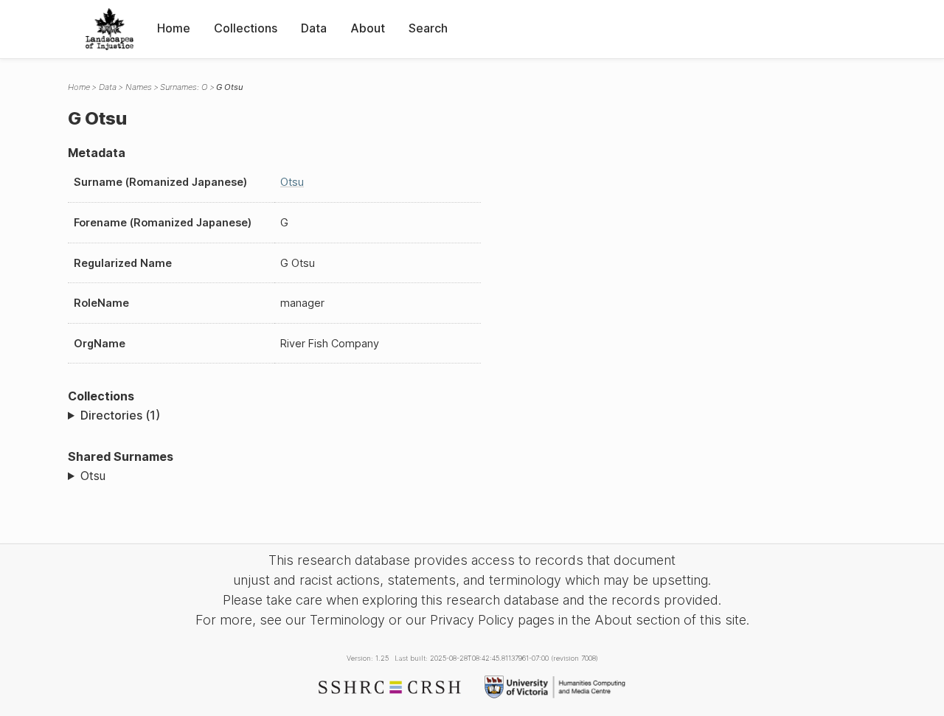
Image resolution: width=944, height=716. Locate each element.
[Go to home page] (109, 29)
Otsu (292, 181)
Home (173, 28)
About (367, 28)
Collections (245, 28)
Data (314, 28)
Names (138, 87)
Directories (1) (120, 415)
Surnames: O (183, 87)
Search (428, 28)
